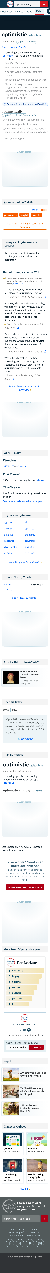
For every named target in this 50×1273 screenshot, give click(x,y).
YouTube (30, 1243)
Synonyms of (14, 47)
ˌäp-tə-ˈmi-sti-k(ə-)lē (14, 115)
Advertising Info (17, 1232)
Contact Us (34, 1232)
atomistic (30, 534)
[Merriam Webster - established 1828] (10, 4)
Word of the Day (24, 1024)
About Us (24, 1229)
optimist (8, 466)
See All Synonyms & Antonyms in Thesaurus (25, 225)
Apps (35, 1229)
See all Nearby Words (24, 597)
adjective (35, 35)
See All (24, 1189)
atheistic (8, 534)
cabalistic (9, 540)
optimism (8, 55)
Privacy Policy (16, 1235)
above (40, 480)
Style (6, 709)
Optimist (7, 584)
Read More (18, 283)
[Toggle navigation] (3, 4)
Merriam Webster (9, 1206)
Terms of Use (33, 1235)
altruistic (29, 522)
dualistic (29, 546)
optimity (7, 589)
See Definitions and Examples (24, 1035)
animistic (9, 528)
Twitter (20, 1243)
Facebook (10, 1243)
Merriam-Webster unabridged (25, 887)
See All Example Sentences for (25, 388)
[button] (39, 11)
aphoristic (30, 528)
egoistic (8, 553)
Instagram (40, 1243)
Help (14, 1229)
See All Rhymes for (24, 562)
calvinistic (30, 540)
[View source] (45, 297)
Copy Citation (26, 738)
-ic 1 (22, 466)
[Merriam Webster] (24, 1018)
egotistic (29, 553)
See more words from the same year (23, 501)
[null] (29, 1030)
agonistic (9, 522)
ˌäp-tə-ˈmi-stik (26, 41)
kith (23, 1030)
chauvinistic (10, 546)
